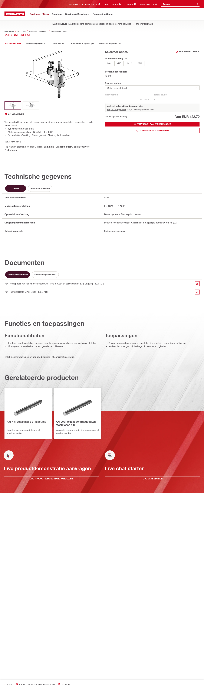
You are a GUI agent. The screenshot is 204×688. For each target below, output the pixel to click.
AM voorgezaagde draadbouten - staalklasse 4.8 (77, 423)
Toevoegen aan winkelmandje (154, 124)
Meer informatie (12, 142)
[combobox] (180, 4)
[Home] (14, 13)
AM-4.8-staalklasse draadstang (26, 421)
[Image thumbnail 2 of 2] (31, 105)
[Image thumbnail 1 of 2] (12, 105)
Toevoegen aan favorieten (154, 130)
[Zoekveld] (197, 4)
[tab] (12, 43)
